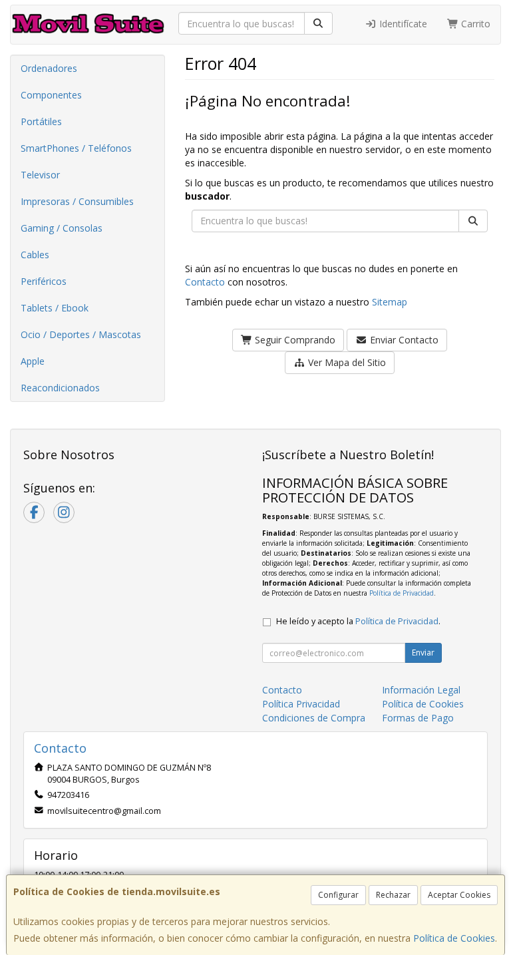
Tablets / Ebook (54, 307)
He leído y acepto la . (358, 621)
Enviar (423, 652)
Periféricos (44, 281)
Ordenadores (49, 68)
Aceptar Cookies (459, 894)
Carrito (474, 23)
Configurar (338, 894)
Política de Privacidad (401, 593)
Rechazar (393, 894)
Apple (33, 361)
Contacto (205, 282)
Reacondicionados (60, 387)
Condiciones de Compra (313, 717)
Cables (35, 254)
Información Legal (421, 689)
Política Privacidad (301, 703)
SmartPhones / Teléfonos (76, 148)
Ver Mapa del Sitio (345, 362)
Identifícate (402, 23)
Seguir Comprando (293, 339)
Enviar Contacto (402, 339)
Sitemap (389, 301)
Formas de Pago (418, 717)
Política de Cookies (454, 938)
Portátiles (41, 121)
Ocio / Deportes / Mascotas (81, 334)
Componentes (51, 95)
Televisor (40, 174)
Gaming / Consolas (61, 228)
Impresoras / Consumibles (77, 201)
